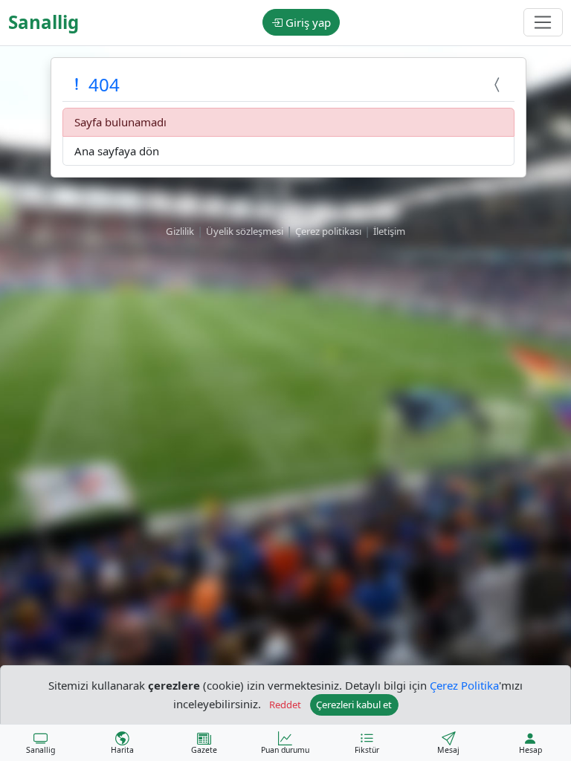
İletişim (389, 231)
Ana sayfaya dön (116, 150)
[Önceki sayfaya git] (498, 84)
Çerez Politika (464, 685)
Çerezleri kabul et (354, 704)
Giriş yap (307, 22)
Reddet (285, 704)
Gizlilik (180, 231)
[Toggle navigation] (543, 22)
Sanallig (43, 22)
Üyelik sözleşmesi (244, 231)
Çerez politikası (328, 231)
